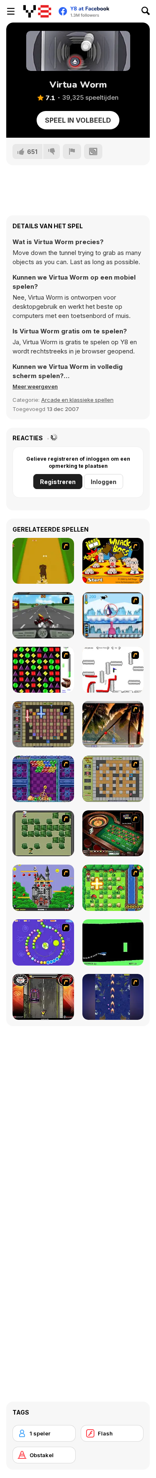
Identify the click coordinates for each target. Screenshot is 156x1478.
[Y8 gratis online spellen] (37, 11)
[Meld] (72, 151)
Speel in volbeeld (78, 120)
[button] (35, 386)
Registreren (58, 481)
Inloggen (103, 481)
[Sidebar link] (10, 11)
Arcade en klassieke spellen (77, 399)
